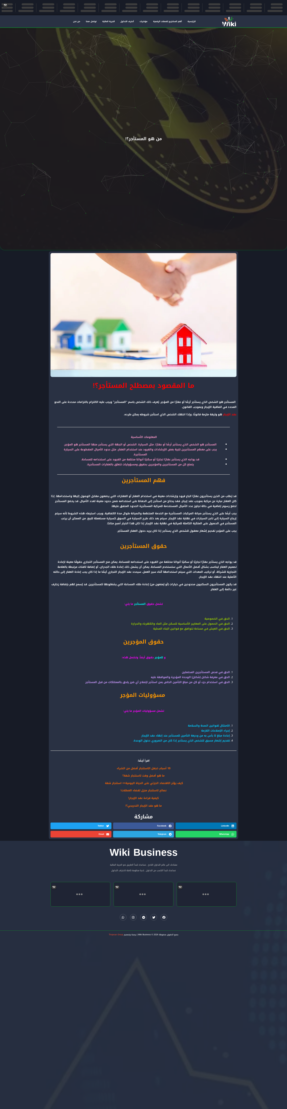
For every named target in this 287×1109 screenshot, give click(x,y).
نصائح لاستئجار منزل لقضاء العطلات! (144, 790)
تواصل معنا (91, 21)
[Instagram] (133, 917)
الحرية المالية (108, 21)
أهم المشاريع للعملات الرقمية (167, 21)
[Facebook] (164, 917)
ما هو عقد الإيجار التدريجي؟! (143, 805)
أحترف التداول (127, 21)
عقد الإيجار (230, 414)
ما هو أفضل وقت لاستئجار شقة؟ (143, 775)
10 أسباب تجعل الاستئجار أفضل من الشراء (143, 768)
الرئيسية (192, 21)
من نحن (76, 21)
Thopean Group (116, 934)
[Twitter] (153, 917)
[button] (206, 826)
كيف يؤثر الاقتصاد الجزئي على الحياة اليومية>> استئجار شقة (144, 783)
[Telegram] (143, 917)
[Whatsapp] (123, 917)
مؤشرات (143, 21)
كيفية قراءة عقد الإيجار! (143, 798)
